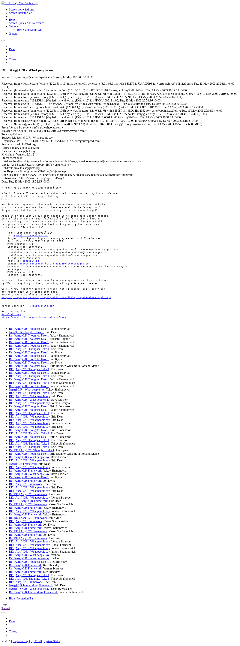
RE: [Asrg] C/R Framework (25, 484)
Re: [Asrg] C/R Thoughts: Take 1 (29, 328)
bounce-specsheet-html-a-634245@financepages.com (55, 263)
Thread (13, 59)
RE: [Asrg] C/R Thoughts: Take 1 (29, 349)
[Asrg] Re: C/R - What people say (29, 588)
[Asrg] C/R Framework (23, 463)
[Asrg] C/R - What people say (26, 389)
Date (12, 49)
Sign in (13, 33)
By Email (36, 641)
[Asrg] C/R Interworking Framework (31, 585)
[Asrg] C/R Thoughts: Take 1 (26, 332)
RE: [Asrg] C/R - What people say (29, 396)
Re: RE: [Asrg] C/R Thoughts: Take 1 (31, 450)
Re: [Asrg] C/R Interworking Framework (33, 592)
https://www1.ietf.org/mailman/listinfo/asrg (34, 317)
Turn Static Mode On (29, 29)
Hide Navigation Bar (21, 598)
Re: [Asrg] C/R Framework (25, 470)
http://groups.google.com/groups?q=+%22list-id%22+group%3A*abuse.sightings (56, 297)
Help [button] (12, 19)
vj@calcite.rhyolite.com (31, 235)
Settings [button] (13, 26)
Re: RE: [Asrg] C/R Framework (28, 494)
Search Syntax (17, 23)
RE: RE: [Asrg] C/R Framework (28, 501)
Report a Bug (20, 641)
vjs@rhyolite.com (42, 305)
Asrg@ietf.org (11, 314)
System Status (52, 641)
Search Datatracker (20, 12)
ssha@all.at (30, 260)
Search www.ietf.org (21, 9)
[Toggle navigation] (36, 4)
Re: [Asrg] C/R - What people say (29, 399)
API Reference (35, 23)
